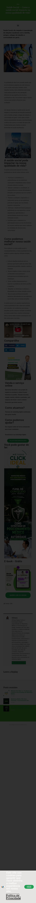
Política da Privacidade (11, 901)
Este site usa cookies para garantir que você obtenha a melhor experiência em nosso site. (14, 882)
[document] (18, 451)
